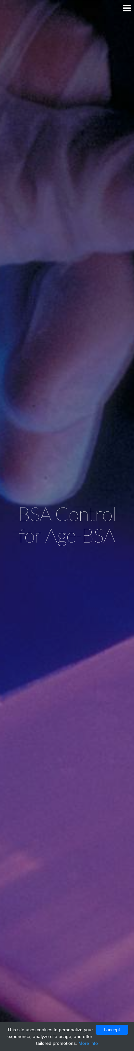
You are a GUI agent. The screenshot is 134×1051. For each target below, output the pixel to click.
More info (88, 1043)
